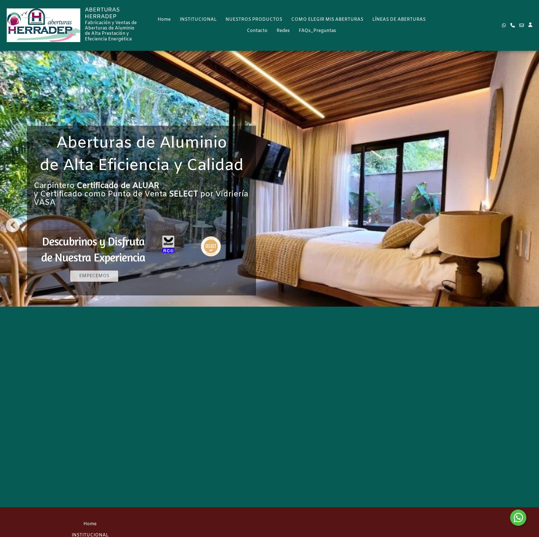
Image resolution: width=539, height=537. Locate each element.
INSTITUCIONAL (198, 19)
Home (164, 19)
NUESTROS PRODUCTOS (253, 19)
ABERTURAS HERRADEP (102, 13)
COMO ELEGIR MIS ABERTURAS (327, 19)
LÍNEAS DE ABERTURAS (399, 19)
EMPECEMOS (94, 276)
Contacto (257, 31)
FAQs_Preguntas (317, 31)
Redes (283, 31)
